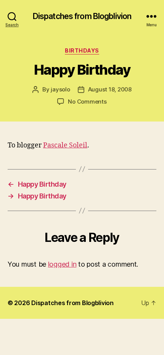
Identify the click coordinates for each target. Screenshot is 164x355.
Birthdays (82, 50)
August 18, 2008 (110, 89)
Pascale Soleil (65, 145)
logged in (62, 264)
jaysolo (60, 89)
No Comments (87, 101)
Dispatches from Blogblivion (82, 16)
